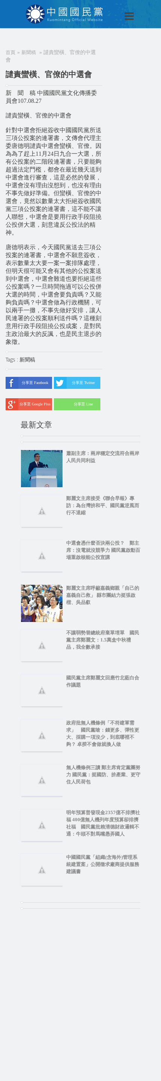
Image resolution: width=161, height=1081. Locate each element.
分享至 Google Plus (35, 404)
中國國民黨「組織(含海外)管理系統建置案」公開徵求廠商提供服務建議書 (102, 864)
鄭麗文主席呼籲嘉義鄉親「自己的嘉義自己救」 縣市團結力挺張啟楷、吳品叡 (102, 595)
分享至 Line (83, 404)
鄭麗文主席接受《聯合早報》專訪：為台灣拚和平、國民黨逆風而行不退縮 (102, 505)
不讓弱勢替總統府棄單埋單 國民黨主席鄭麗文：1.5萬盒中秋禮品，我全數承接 (102, 640)
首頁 (10, 52)
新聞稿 (28, 52)
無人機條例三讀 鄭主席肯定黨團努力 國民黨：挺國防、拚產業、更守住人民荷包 (103, 774)
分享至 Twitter (83, 383)
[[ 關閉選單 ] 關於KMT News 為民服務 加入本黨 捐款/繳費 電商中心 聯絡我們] (110, 8)
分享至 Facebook (35, 383)
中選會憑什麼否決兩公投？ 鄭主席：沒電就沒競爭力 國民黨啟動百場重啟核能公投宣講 (103, 550)
